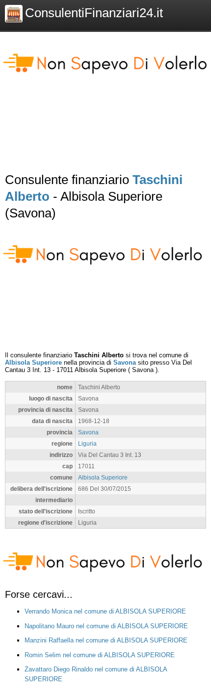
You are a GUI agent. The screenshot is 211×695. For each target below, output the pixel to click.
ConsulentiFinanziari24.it (94, 12)
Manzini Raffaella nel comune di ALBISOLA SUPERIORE (106, 640)
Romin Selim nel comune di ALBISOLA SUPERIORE (100, 655)
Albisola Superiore (33, 362)
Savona (124, 362)
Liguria (87, 443)
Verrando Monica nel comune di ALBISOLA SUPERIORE (105, 611)
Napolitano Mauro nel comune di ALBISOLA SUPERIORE (106, 626)
